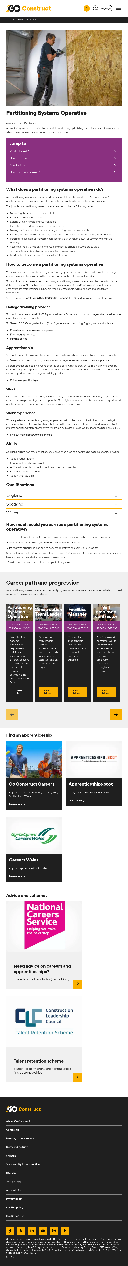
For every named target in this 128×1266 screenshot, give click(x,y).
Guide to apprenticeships (24, 380)
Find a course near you (22, 334)
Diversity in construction (20, 1138)
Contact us (12, 1129)
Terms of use (13, 1181)
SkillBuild (11, 1155)
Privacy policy (14, 1198)
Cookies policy (14, 1207)
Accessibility (13, 1190)
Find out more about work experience (31, 434)
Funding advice (18, 338)
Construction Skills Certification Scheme (46, 297)
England (62, 496)
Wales (62, 513)
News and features (17, 1147)
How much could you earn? (63, 172)
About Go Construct (18, 1121)
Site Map (11, 1172)
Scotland (62, 504)
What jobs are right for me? (24, 19)
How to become (63, 158)
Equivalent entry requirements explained (32, 330)
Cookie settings (15, 1216)
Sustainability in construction (23, 1164)
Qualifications (63, 165)
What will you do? (63, 151)
